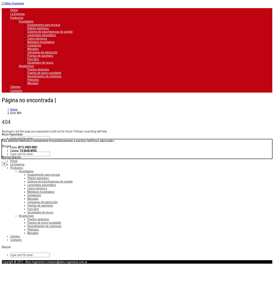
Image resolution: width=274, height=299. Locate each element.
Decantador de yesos (40, 62)
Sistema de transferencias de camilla (50, 31)
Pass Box (33, 59)
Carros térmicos (37, 38)
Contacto (16, 91)
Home (14, 10)
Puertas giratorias (38, 69)
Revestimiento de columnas (44, 76)
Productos (16, 18)
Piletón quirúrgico (38, 28)
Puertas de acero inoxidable (44, 73)
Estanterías (34, 45)
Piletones (33, 79)
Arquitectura (26, 66)
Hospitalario (26, 21)
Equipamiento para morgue (43, 25)
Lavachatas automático (41, 35)
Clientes (15, 87)
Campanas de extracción (42, 52)
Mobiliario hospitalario (41, 42)
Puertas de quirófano (40, 55)
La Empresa (17, 14)
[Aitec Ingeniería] (13, 3)
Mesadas (33, 49)
